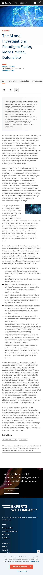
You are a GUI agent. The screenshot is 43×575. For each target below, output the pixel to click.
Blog (3, 81)
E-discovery (23, 439)
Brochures (12, 81)
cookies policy (34, 561)
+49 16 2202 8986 (8, 70)
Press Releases (37, 81)
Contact (5, 550)
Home (4, 524)
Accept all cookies (20, 567)
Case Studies (24, 81)
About (4, 547)
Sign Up (10, 491)
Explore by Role (7, 528)
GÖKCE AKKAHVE (8, 66)
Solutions (5, 534)
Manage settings (22, 571)
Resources (5, 543)
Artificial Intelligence (10, 439)
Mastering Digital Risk (9, 531)
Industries (5, 538)
